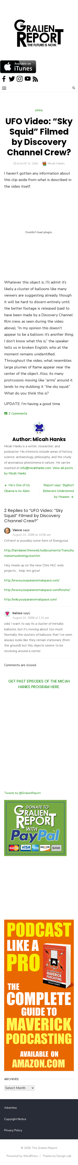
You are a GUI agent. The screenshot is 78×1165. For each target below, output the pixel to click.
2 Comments (18, 413)
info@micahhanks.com (35, 468)
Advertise (10, 1108)
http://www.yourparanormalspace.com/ (31, 580)
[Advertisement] (39, 742)
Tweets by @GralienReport (22, 793)
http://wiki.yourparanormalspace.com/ (30, 599)
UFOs (39, 110)
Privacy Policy (13, 1130)
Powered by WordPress (22, 1156)
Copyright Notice (15, 1119)
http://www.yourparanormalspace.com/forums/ (37, 590)
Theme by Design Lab (56, 1156)
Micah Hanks (56, 163)
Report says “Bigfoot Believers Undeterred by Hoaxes (58, 491)
